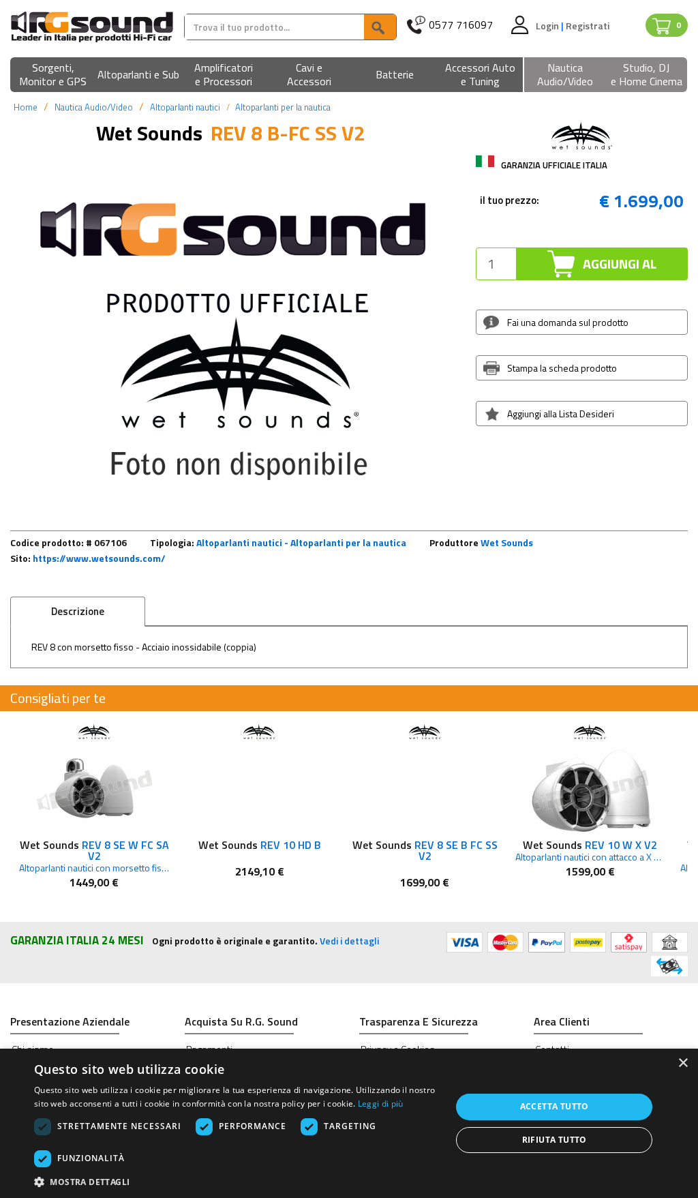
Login (548, 25)
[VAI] (379, 27)
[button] (53, 75)
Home (25, 107)
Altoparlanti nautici (185, 107)
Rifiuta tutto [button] (554, 1139)
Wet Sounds (507, 542)
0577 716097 (461, 25)
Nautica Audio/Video (94, 107)
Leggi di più (381, 1103)
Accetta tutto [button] (554, 1106)
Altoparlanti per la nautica (283, 107)
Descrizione (77, 611)
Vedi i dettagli (349, 940)
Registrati (587, 25)
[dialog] (349, 1123)
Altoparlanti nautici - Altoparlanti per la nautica (301, 542)
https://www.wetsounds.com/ (99, 558)
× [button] (683, 1063)
